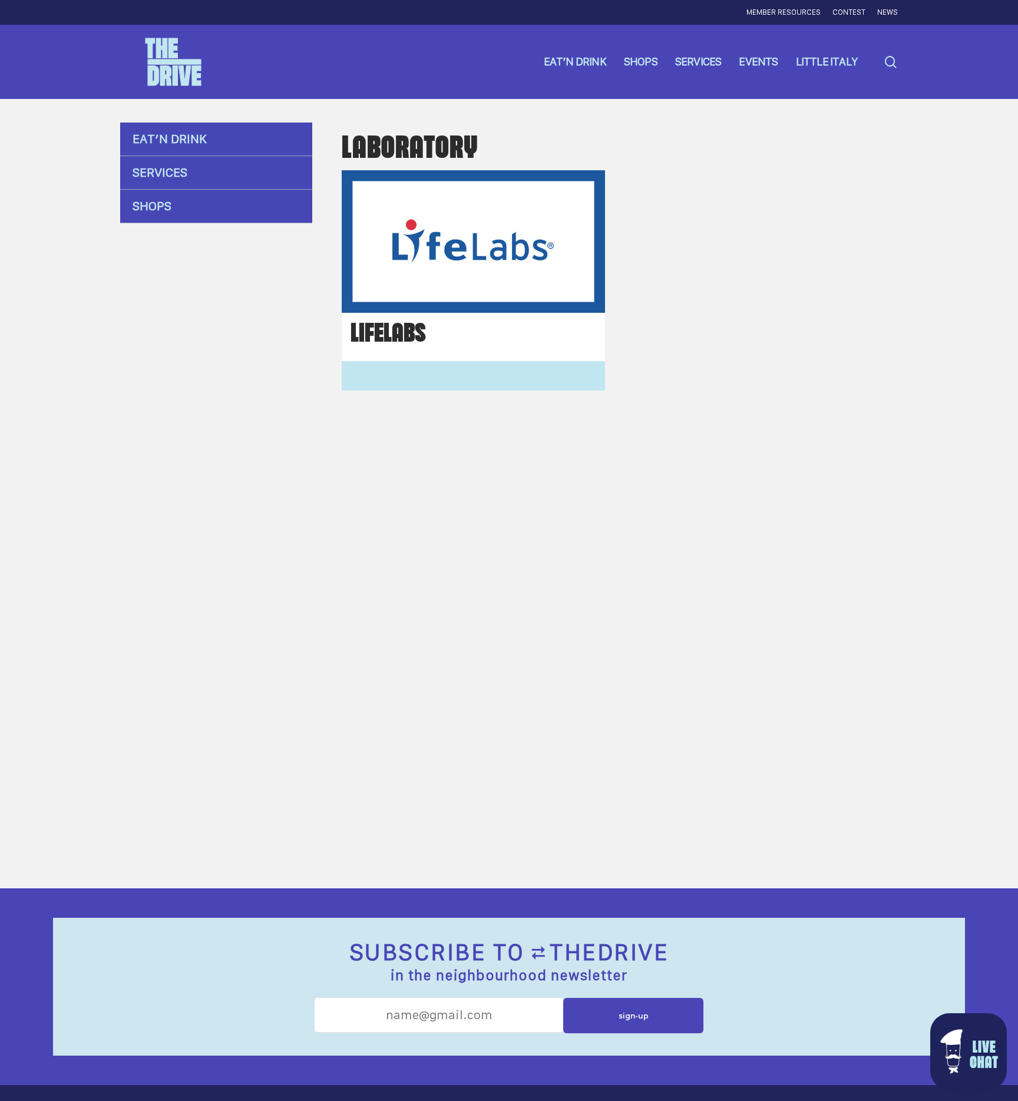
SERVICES (160, 172)
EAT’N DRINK (170, 139)
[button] (968, 1051)
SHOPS (152, 206)
